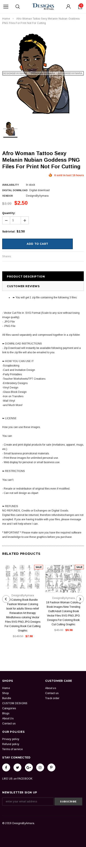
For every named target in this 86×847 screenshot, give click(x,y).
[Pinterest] (51, 767)
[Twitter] (17, 767)
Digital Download (15, 190)
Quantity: (8, 213)
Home (6, 18)
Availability (10, 184)
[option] (43, 73)
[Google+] (29, 767)
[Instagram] (40, 767)
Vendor (7, 195)
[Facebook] (6, 767)
